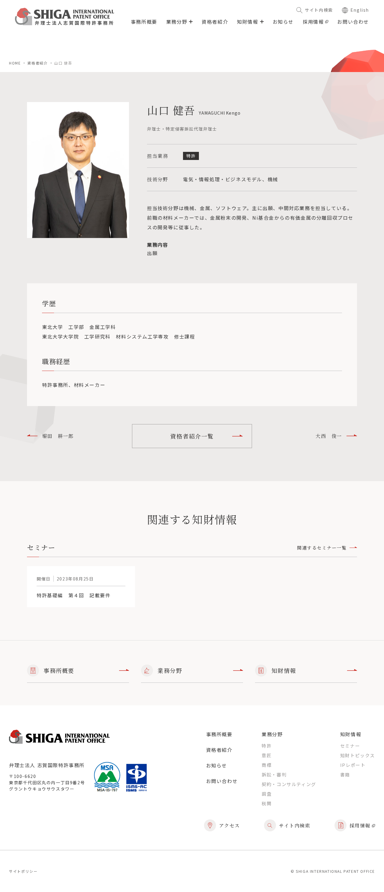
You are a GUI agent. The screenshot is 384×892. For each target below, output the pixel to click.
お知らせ (283, 21)
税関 (267, 803)
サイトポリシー (23, 871)
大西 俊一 (329, 435)
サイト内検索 (319, 10)
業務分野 (170, 670)
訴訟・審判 (274, 774)
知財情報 (284, 670)
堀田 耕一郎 (58, 435)
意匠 (267, 755)
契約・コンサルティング (289, 784)
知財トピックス (357, 755)
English (359, 10)
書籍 (345, 774)
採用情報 (313, 21)
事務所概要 (144, 21)
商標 (267, 765)
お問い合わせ (353, 21)
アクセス (229, 825)
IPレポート (353, 765)
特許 (267, 746)
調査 (267, 794)
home (15, 62)
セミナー (350, 746)
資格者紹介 (215, 21)
